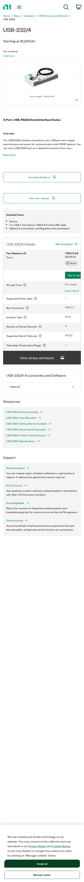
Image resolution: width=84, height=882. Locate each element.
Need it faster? (72, 290)
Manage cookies (42, 875)
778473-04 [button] (8, 56)
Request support (15, 468)
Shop (17, 16)
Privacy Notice (37, 846)
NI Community (14, 485)
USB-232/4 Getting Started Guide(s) (26, 423)
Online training (14, 520)
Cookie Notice (61, 846)
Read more (9, 155)
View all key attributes (37, 357)
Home (6, 16)
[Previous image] (9, 78)
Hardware (29, 16)
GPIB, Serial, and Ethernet (53, 16)
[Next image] (74, 78)
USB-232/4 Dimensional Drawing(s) (26, 429)
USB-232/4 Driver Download (22, 412)
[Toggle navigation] (20, 7)
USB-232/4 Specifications (20, 441)
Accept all (42, 863)
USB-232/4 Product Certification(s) (26, 435)
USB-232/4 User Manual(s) (21, 418)
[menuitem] (66, 8)
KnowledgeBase (15, 503)
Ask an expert (64, 244)
